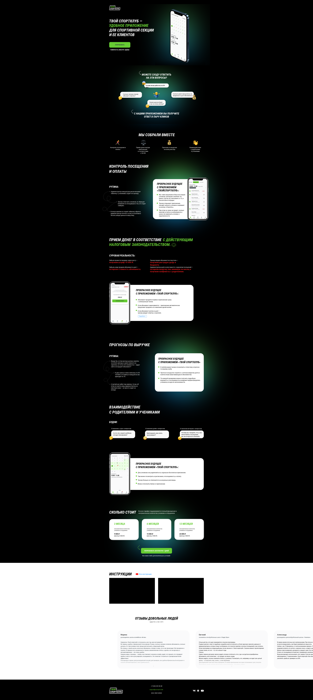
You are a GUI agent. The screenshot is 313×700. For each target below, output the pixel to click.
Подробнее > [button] (142, 316)
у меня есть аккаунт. (117, 50)
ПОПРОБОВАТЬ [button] (119, 45)
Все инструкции (145, 574)
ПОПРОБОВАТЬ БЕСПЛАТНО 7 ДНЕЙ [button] (156, 551)
